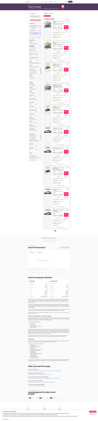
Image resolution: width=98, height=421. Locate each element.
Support (59, 408)
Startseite (29, 4)
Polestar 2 (56, 312)
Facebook (60, 409)
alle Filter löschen (51, 13)
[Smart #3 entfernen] (47, 13)
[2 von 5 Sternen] (47, 239)
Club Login (70, 1)
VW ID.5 (62, 312)
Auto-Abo (50, 1)
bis (36, 145)
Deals (42, 1)
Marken (37, 4)
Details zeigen (5, 419)
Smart (40, 4)
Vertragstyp (38, 251)
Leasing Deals (45, 408)
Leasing (46, 1)
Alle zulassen (92, 411)
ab (30, 145)
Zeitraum (30, 251)
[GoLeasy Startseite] (30, 1)
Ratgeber (28, 408)
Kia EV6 (52, 312)
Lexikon (28, 409)
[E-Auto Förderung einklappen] (40, 25)
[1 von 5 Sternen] (46, 239)
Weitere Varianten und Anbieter (60, 60)
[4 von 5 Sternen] (50, 239)
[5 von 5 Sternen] (52, 239)
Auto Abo (44, 409)
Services (55, 1)
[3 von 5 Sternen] (49, 239)
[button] (37, 57)
